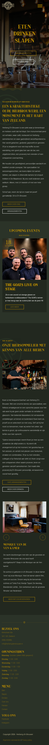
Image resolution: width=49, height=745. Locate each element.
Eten (3, 690)
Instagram (5, 723)
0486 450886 (7, 640)
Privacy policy (27, 740)
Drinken (4, 698)
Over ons (5, 702)
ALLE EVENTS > (24, 235)
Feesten (5, 705)
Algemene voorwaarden (11, 740)
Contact (4, 709)
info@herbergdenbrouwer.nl (12, 644)
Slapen (4, 694)
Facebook (5, 719)
